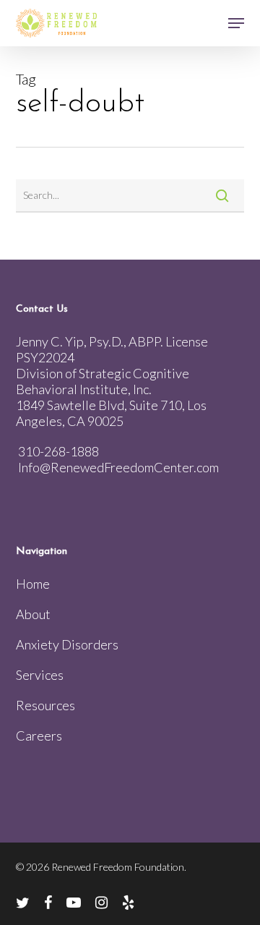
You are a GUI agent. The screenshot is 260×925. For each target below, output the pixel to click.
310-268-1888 (58, 451)
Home (33, 584)
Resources (45, 705)
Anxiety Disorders (67, 644)
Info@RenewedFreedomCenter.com (118, 467)
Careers (39, 735)
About (33, 614)
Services (40, 675)
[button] (236, 23)
